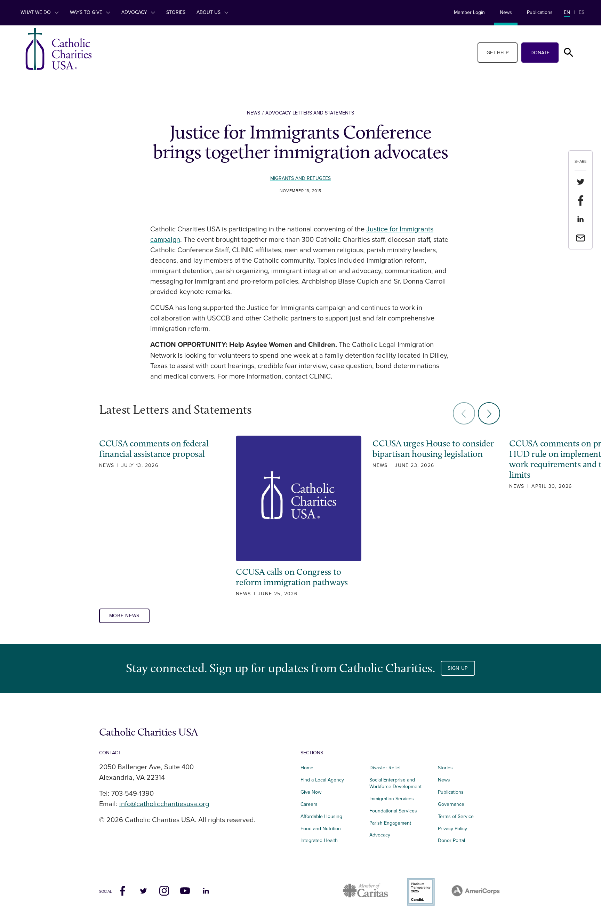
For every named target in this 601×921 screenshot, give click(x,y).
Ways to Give (87, 12)
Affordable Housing (321, 816)
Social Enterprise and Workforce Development (397, 783)
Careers (309, 804)
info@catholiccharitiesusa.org (164, 804)
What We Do (36, 12)
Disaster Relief (385, 768)
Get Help (497, 53)
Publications (540, 12)
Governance (451, 804)
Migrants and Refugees (300, 178)
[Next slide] (489, 413)
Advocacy (135, 12)
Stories (175, 12)
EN (567, 12)
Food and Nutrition (320, 829)
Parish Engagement (390, 823)
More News (124, 616)
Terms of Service (456, 816)
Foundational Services (393, 811)
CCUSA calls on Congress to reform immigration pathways (292, 577)
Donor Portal (451, 840)
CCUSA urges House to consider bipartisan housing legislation (433, 448)
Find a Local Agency (322, 780)
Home (306, 768)
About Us (209, 12)
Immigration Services (391, 799)
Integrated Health (319, 840)
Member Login (469, 12)
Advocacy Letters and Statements (309, 113)
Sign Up (458, 668)
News (506, 12)
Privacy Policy (452, 829)
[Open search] (568, 52)
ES (581, 12)
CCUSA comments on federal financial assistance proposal (154, 448)
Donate (540, 53)
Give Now (310, 792)
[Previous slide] (464, 413)
